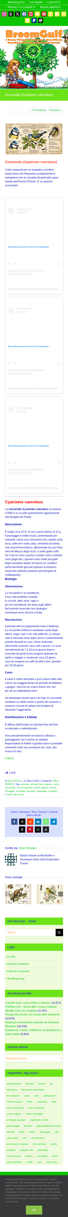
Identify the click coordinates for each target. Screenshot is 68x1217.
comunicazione (24, 787)
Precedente (39, 110)
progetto (52, 791)
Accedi (11, 956)
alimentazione (14, 1083)
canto (56, 784)
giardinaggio (13, 1126)
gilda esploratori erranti (49, 1126)
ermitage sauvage (25, 791)
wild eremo (18, 794)
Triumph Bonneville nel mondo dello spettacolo (32, 1014)
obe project (12, 1138)
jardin (22, 1132)
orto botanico (38, 1138)
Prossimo (54, 110)
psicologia (42, 1150)
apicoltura (12, 1089)
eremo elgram (41, 787)
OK (34, 1210)
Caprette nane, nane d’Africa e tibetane (28, 1002)
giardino (28, 1126)
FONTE (9, 758)
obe (57, 1132)
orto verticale (39, 1144)
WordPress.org (15, 978)
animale (25, 784)
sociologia (42, 1156)
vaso (39, 1162)
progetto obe (26, 1150)
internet (11, 1132)
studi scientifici (14, 1162)
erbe (53, 1101)
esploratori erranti (39, 1119)
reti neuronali (13, 1156)
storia (54, 1156)
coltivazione (49, 1095)
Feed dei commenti (18, 971)
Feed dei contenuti (18, 964)
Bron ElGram (14, 780)
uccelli (8, 794)
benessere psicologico (33, 1089)
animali (34, 784)
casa (36, 1095)
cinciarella (10, 787)
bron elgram (45, 784)
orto (25, 1138)
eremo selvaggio (34, 1113)
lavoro (32, 1132)
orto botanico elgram (17, 1144)
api (51, 1083)
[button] (7, 894)
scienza (29, 1156)
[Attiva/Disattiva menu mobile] (61, 46)
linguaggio (41, 791)
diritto (30, 1101)
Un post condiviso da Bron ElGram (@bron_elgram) (35, 289)
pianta (54, 1144)
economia (42, 1101)
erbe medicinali (36, 1107)
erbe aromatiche (15, 1107)
